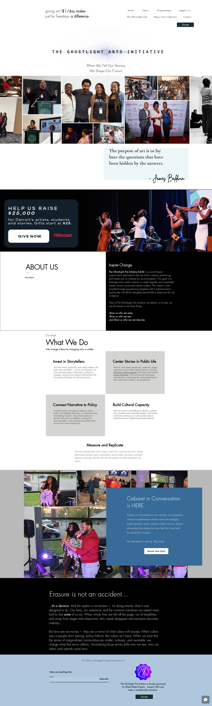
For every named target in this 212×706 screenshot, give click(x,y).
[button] (184, 10)
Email (51, 676)
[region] (75, 372)
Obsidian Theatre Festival (125, 372)
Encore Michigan (120, 374)
